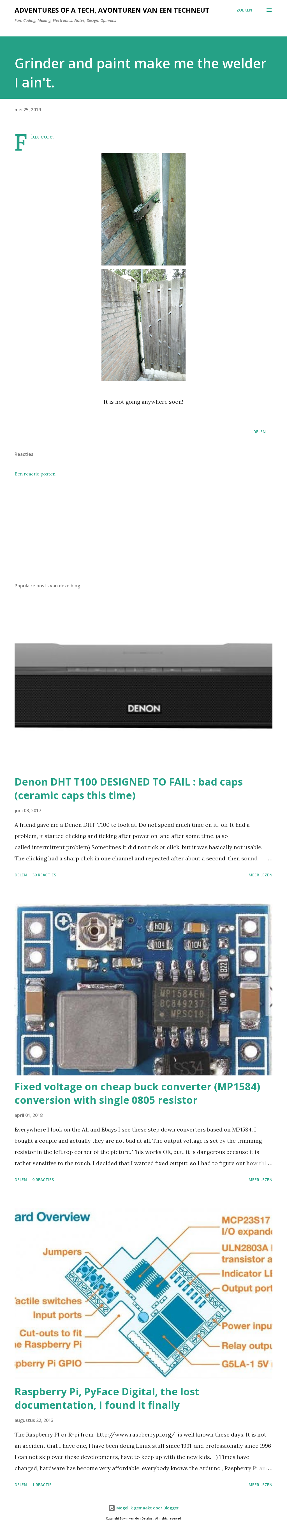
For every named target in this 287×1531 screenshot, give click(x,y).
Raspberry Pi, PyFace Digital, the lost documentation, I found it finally (107, 1398)
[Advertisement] (143, 534)
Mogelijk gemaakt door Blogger (147, 1508)
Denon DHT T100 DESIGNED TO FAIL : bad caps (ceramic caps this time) (129, 788)
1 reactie (42, 1484)
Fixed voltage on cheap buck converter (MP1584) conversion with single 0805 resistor (137, 1093)
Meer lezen (260, 875)
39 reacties (44, 875)
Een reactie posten (35, 474)
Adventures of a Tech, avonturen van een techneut (112, 10)
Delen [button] (259, 431)
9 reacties (43, 1179)
